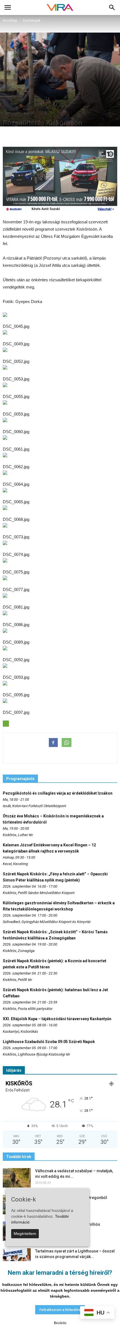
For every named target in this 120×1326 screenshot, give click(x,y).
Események (11, 113)
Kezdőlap (10, 20)
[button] (112, 7)
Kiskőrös (29, 113)
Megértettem (25, 1233)
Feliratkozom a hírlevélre (60, 1310)
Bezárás (60, 1323)
